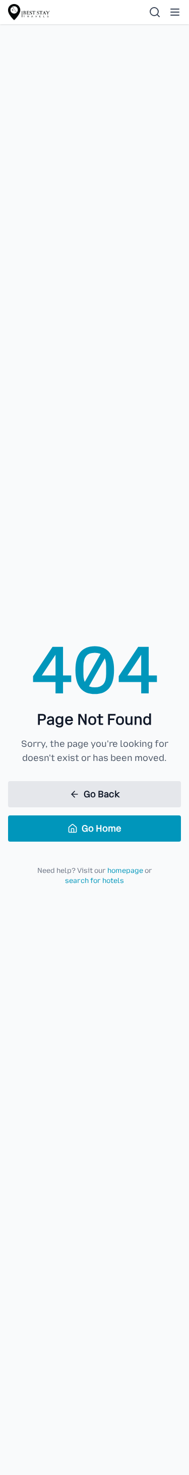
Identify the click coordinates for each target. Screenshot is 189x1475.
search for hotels (94, 880)
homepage (125, 870)
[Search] (155, 12)
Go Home (101, 828)
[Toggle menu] (175, 12)
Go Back (101, 794)
